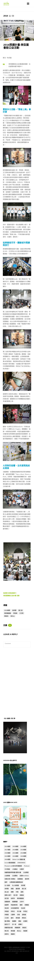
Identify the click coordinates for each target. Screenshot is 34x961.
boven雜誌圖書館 (10, 862)
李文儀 (19, 911)
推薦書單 (7, 901)
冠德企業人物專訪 (10, 879)
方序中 (22, 901)
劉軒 (6, 882)
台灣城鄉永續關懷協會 (16, 882)
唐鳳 (12, 888)
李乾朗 (15, 613)
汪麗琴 (13, 914)
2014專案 (7, 846)
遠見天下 (7, 924)
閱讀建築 (17, 927)
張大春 (15, 895)
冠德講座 (20, 879)
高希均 (7, 934)
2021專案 (15, 853)
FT (17, 953)
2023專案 (7, 856)
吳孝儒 (14, 610)
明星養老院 (14, 905)
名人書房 (7, 885)
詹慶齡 (14, 921)
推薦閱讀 (14, 901)
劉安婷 (27, 879)
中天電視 (7, 869)
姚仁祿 (20, 610)
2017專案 (7, 849)
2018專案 (15, 849)
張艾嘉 (7, 898)
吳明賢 (7, 888)
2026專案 (7, 859)
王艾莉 (21, 613)
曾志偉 (7, 908)
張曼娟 (22, 895)
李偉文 (13, 911)
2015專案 (15, 846)
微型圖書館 (7, 613)
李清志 (25, 911)
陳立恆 (7, 931)
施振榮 (7, 905)
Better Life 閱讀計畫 (19, 859)
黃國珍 (13, 934)
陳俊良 (6, 616)
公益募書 (26, 872)
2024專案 (15, 856)
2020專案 (7, 853)
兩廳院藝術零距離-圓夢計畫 (13, 872)
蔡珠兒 (24, 918)
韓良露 (13, 931)
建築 (22, 892)
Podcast (26, 866)
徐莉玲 (13, 898)
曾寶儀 (27, 905)
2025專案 (23, 856)
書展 (21, 905)
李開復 (7, 914)
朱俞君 (23, 908)
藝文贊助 (7, 921)
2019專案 (23, 849)
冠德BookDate (24, 875)
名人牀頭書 (15, 885)
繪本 (12, 918)
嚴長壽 (18, 888)
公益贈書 (7, 875)
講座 (19, 921)
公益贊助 (14, 875)
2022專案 (23, 853)
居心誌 (7, 892)
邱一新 (14, 924)
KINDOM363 (21, 862)
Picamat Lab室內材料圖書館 (13, 866)
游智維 (24, 914)
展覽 (12, 892)
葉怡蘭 (18, 918)
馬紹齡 (25, 931)
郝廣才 (20, 924)
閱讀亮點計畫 (9, 927)
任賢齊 (22, 869)
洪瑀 (18, 914)
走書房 (25, 921)
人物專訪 (14, 869)
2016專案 (7, 610)
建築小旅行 (8, 895)
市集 (17, 892)
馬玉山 (13, 616)
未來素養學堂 (15, 908)
